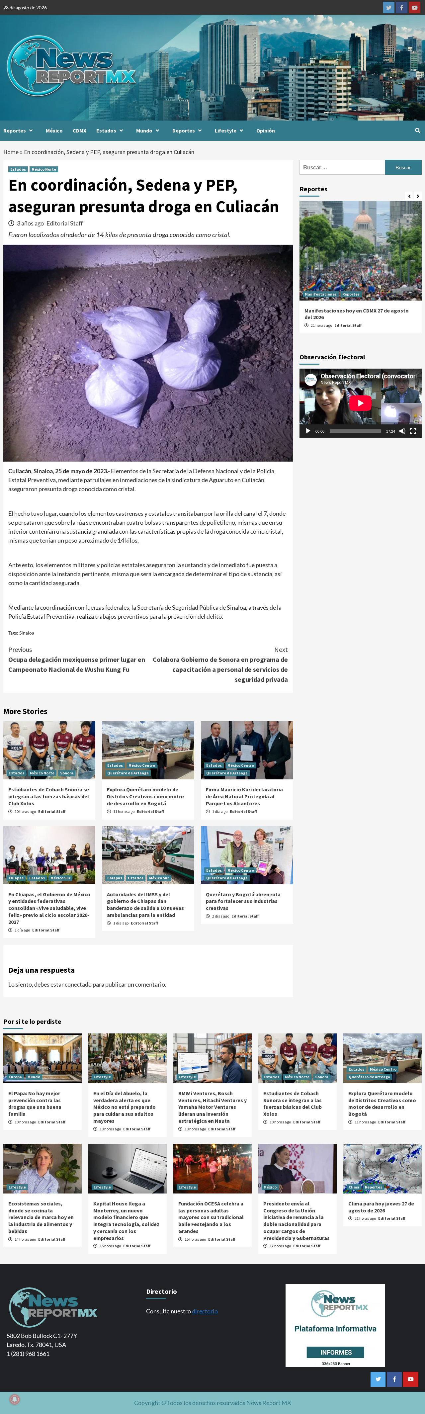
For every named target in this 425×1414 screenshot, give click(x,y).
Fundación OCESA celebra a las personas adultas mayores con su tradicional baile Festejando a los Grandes (211, 1217)
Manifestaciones (321, 294)
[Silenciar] (402, 430)
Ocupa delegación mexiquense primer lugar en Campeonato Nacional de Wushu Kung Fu (76, 659)
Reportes (14, 130)
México (54, 130)
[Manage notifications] (14, 1399)
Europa (15, 1076)
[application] (360, 403)
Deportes (183, 130)
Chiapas (16, 877)
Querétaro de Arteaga (128, 772)
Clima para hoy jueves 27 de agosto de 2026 (381, 1207)
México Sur (60, 877)
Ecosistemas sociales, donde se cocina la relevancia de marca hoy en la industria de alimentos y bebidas (41, 1217)
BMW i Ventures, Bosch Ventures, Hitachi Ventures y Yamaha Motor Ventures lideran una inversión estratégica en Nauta (212, 1107)
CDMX (79, 130)
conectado (78, 984)
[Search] (417, 130)
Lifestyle (225, 130)
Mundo (144, 130)
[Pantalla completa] (413, 430)
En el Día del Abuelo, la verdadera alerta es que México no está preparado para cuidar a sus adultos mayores (124, 1107)
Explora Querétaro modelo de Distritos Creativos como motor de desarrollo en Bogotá (145, 796)
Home (11, 152)
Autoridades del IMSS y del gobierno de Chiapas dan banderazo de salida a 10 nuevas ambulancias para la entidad (145, 904)
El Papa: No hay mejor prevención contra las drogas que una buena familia (34, 1103)
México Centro (141, 765)
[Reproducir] (308, 430)
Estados (106, 130)
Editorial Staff (64, 223)
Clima (354, 1187)
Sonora (66, 772)
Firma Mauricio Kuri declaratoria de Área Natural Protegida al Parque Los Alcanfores (244, 796)
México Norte (44, 169)
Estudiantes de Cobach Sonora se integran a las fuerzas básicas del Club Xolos (48, 796)
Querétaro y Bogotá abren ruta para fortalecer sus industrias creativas (243, 901)
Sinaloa (26, 633)
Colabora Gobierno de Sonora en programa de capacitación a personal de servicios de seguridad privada (220, 664)
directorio (205, 1311)
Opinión (265, 130)
